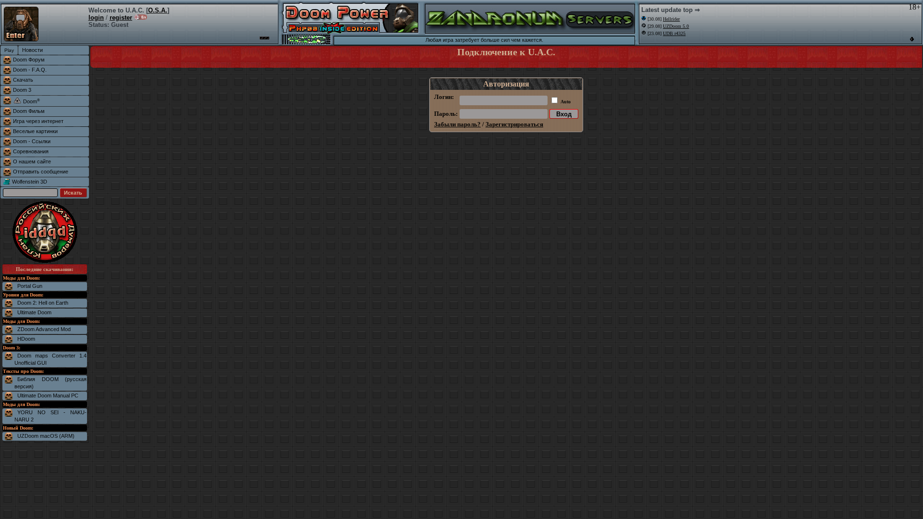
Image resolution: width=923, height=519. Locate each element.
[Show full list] (912, 39)
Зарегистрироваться (514, 124)
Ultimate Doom (34, 312)
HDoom (26, 339)
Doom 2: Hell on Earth (42, 303)
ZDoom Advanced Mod (44, 329)
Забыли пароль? (457, 124)
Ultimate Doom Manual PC (47, 395)
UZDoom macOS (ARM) (46, 436)
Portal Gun (29, 286)
